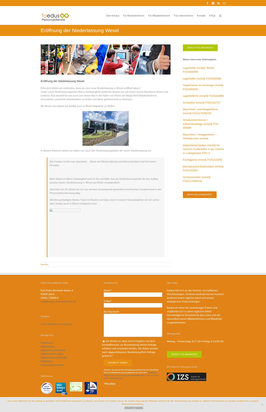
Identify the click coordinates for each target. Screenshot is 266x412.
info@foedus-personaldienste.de (58, 301)
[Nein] (262, 404)
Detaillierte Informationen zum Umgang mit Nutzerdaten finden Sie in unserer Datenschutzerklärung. (131, 375)
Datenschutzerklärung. (133, 404)
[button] (220, 15)
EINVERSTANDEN (134, 408)
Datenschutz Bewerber (53, 350)
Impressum (47, 342)
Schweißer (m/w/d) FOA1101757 (201, 102)
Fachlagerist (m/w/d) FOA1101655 (202, 159)
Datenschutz (47, 346)
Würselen (53, 324)
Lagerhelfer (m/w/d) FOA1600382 (202, 78)
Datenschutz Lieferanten (54, 357)
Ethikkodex (47, 361)
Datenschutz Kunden (52, 354)
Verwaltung (65, 324)
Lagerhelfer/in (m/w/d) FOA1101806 (203, 95)
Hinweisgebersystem (52, 365)
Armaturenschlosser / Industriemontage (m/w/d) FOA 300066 (200, 124)
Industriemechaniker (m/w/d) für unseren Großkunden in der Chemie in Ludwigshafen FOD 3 (203, 149)
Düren (44, 324)
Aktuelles (44, 264)
